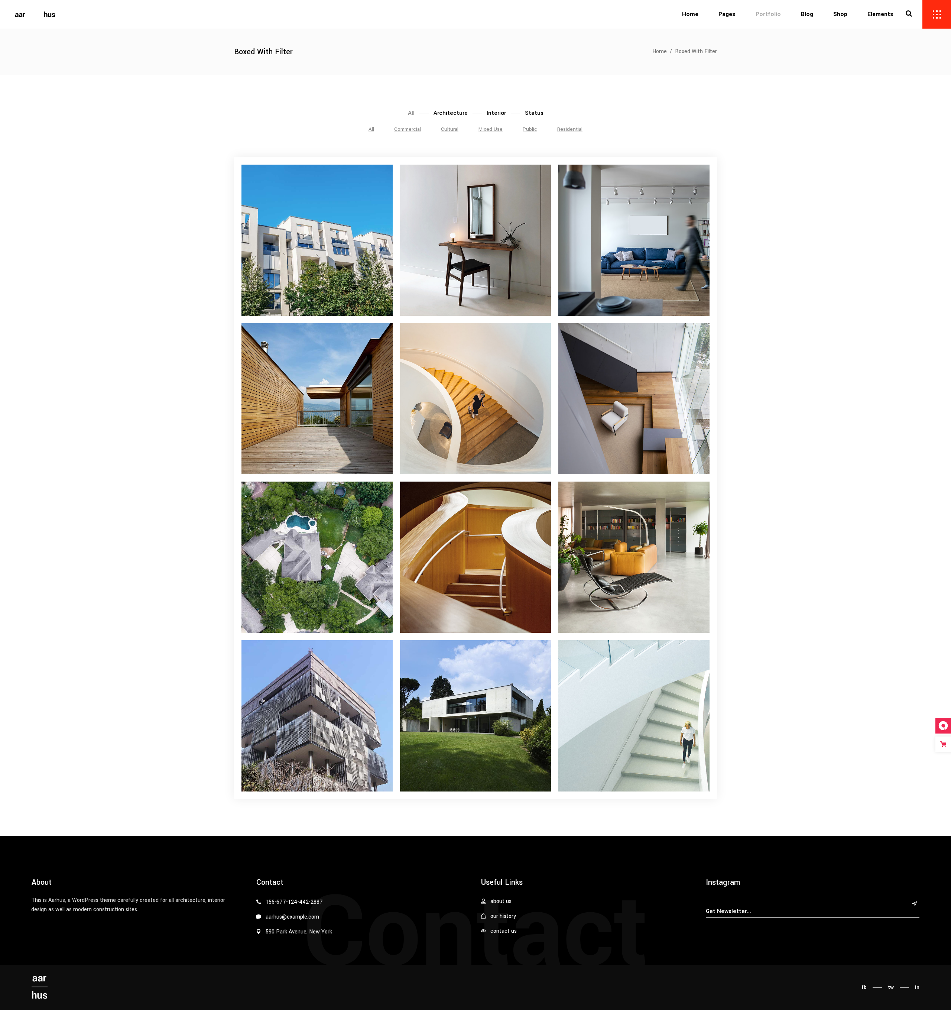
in (917, 987)
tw (891, 987)
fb (864, 987)
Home (659, 51)
